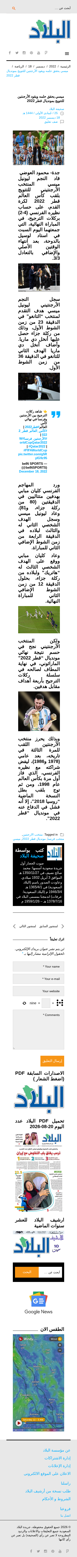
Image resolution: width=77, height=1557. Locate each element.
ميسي (17, 839)
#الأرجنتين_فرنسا (35, 438)
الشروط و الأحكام (56, 1499)
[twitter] (17, 52)
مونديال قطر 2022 (34, 839)
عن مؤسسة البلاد (57, 1450)
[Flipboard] (46, 52)
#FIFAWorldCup (35, 450)
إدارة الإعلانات (59, 1466)
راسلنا (66, 1483)
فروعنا (65, 1509)
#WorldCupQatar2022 (33, 440)
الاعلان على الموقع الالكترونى (47, 1473)
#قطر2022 (32, 427)
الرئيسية (65, 66)
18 (30, 66)
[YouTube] (39, 52)
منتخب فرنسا (55, 839)
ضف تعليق (51, 121)
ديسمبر (40, 66)
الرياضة (19, 66)
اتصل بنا (66, 1515)
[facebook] (9, 52)
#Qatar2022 (36, 446)
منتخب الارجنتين (33, 834)
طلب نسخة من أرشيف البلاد (48, 1491)
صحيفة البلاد (56, 109)
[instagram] (24, 52)
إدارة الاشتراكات (57, 1458)
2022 (52, 66)
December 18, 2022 (33, 471)
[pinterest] (31, 52)
